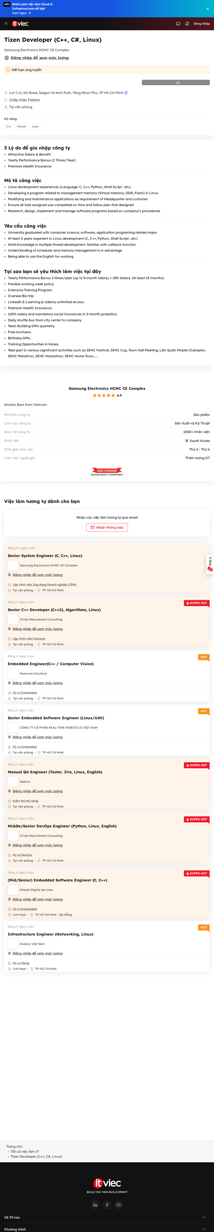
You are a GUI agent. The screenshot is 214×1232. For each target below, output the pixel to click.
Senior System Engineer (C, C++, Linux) (45, 555)
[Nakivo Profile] (13, 781)
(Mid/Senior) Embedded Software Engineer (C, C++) (57, 880)
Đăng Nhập (202, 23)
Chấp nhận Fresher (24, 100)
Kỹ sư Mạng (21, 963)
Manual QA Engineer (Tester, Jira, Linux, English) (55, 772)
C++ (8, 126)
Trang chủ (14, 1146)
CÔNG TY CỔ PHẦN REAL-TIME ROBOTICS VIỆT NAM (58, 727)
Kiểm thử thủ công (25, 801)
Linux (35, 126)
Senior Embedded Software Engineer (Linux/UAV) (56, 717)
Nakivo (25, 782)
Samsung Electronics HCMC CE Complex (107, 388)
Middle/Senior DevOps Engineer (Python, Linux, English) (62, 826)
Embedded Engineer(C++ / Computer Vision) (51, 663)
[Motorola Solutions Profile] (13, 673)
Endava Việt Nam (32, 944)
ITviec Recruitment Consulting (41, 619)
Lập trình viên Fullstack (29, 639)
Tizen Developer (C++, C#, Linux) (36, 1156)
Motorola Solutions (33, 673)
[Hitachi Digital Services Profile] (13, 890)
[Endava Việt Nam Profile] (13, 944)
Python (21, 126)
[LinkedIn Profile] (97, 1206)
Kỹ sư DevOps (22, 855)
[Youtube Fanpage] (119, 1206)
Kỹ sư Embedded (25, 693)
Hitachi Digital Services (36, 890)
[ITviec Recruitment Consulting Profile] (13, 619)
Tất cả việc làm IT (24, 1151)
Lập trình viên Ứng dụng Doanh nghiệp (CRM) (44, 584)
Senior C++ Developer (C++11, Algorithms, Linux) (54, 609)
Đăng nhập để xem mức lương (40, 57)
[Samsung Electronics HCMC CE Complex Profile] (13, 565)
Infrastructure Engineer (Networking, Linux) (50, 934)
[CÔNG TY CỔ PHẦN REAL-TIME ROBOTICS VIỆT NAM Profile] (13, 727)
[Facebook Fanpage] (109, 1206)
